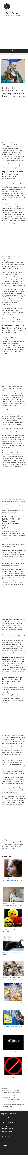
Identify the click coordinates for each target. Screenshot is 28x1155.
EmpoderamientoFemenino (12, 1090)
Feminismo (5, 1093)
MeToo (17, 1095)
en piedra (13, 1051)
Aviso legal (5, 1126)
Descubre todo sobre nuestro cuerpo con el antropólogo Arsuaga (13, 1002)
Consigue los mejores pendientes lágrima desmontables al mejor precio (13, 879)
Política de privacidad (8, 1129)
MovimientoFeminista (8, 1097)
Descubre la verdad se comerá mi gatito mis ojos (12, 953)
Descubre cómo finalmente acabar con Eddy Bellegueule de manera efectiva (13, 904)
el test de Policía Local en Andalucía (13, 1026)
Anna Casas (12, 13)
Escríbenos (3, 1140)
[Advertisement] (14, 33)
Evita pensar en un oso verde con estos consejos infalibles (12, 1076)
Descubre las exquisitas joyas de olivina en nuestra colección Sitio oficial (13, 978)
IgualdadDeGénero (15, 1093)
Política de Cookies (7, 1131)
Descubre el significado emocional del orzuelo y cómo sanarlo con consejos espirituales (13, 929)
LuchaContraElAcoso (8, 1095)
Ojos (5, 1088)
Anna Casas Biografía (6, 1117)
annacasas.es (4, 1149)
